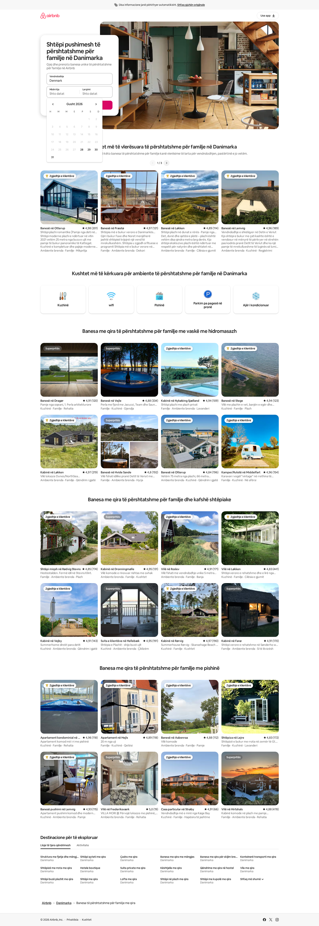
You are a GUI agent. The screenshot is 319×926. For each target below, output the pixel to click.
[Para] (166, 163)
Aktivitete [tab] (83, 845)
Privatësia (72, 919)
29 (89, 149)
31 (52, 157)
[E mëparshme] (153, 163)
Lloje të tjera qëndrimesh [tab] (55, 845)
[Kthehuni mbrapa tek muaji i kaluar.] (53, 104)
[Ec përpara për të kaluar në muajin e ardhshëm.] (96, 104)
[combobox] (79, 80)
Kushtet (87, 919)
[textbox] (63, 93)
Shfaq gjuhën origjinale (191, 5)
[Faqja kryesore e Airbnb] (49, 15)
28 (81, 149)
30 (96, 149)
